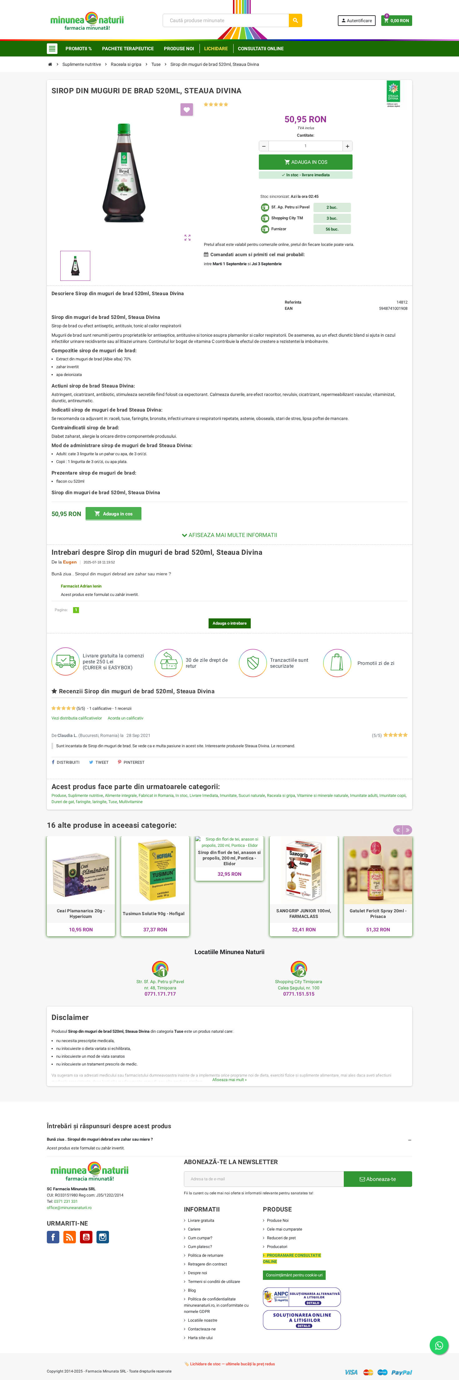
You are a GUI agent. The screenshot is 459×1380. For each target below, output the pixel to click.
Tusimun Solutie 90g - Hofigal (154, 913)
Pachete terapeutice (128, 48)
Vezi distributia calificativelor (77, 718)
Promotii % (79, 48)
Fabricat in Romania (156, 795)
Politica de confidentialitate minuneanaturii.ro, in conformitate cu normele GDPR (216, 1305)
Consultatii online (261, 48)
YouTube (86, 1237)
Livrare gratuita (201, 1220)
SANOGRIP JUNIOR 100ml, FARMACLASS (303, 913)
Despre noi (197, 1272)
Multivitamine (131, 801)
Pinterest (134, 762)
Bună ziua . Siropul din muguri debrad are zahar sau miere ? (100, 1139)
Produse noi (179, 48)
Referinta (293, 302)
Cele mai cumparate (284, 1229)
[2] (211, 105)
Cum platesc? (200, 1246)
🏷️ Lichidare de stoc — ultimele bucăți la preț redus (229, 1364)
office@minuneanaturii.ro (69, 1207)
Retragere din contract (207, 1264)
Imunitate (228, 795)
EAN (289, 308)
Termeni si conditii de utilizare (214, 1281)
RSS (69, 1237)
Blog (192, 1290)
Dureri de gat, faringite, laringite (79, 801)
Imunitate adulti (364, 795)
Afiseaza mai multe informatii (232, 535)
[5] (226, 105)
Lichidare (216, 48)
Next (407, 830)
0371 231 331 (66, 1201)
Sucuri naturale (252, 795)
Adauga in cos (113, 513)
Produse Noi (278, 1220)
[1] (206, 105)
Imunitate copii (392, 795)
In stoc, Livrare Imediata (196, 795)
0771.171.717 (160, 994)
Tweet (102, 762)
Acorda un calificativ (125, 718)
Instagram (102, 1237)
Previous (397, 830)
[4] (221, 105)
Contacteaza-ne (202, 1329)
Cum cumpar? (200, 1238)
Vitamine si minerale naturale (322, 795)
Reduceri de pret (281, 1238)
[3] (216, 105)
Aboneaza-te (380, 1179)
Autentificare (356, 20)
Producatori (277, 1246)
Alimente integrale (121, 795)
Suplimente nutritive (85, 795)
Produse (59, 795)
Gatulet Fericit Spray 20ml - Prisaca (378, 913)
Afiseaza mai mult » (229, 1079)
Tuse (112, 801)
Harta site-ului (200, 1337)
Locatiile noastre (202, 1320)
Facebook (53, 1237)
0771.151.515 (298, 994)
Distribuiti (68, 762)
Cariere (194, 1229)
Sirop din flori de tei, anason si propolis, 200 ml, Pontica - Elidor (229, 858)
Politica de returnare (205, 1255)
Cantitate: (305, 135)
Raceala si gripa (281, 795)
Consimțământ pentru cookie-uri (294, 1275)
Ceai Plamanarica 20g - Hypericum (81, 913)
